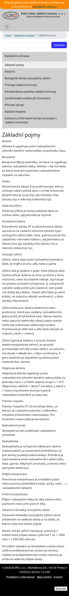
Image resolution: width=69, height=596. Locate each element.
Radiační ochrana (24, 35)
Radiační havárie (15, 111)
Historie (10, 71)
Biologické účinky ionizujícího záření (27, 78)
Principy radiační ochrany (21, 85)
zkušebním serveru (44, 6)
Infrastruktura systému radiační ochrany (30, 91)
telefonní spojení (30, 571)
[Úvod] (34, 15)
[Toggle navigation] (6, 26)
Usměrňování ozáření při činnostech (28, 98)
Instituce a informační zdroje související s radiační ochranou (31, 120)
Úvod (8, 35)
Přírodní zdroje (14, 105)
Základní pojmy (14, 65)
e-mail (46, 571)
